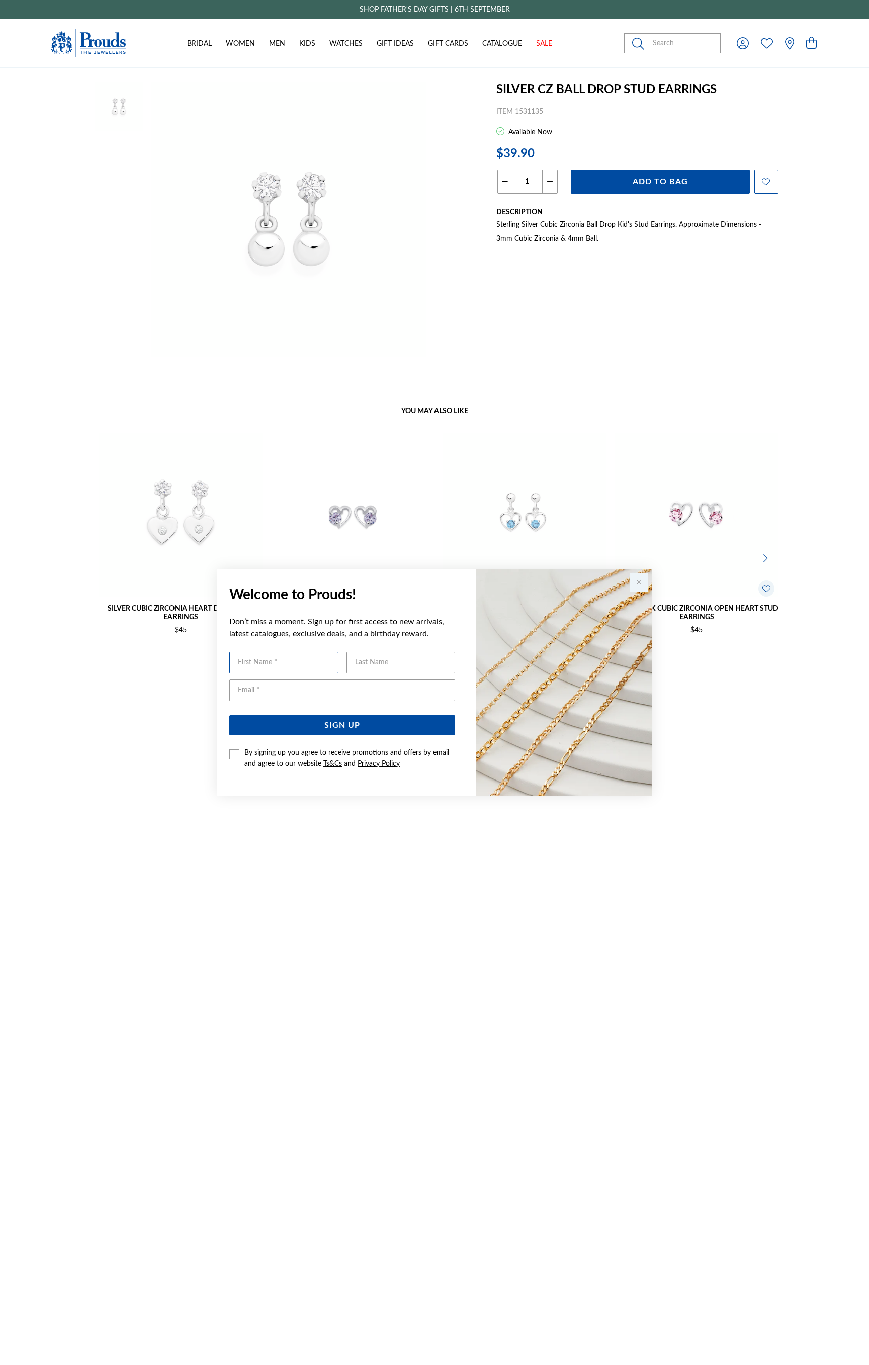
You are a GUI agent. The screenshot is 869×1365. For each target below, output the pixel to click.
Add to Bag (660, 182)
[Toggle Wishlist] (766, 588)
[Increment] (549, 181)
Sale (544, 43)
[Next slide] (766, 557)
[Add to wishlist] (766, 182)
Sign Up (342, 725)
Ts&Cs (332, 763)
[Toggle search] (640, 43)
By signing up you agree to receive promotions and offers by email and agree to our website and (346, 758)
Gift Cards (448, 43)
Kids (307, 43)
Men (277, 43)
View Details (138, 662)
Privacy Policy (379, 763)
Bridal (199, 43)
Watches (346, 43)
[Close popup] (639, 582)
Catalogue (502, 43)
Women (240, 43)
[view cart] (811, 44)
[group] (434, 9)
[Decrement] (505, 181)
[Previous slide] (103, 557)
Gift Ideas (395, 43)
